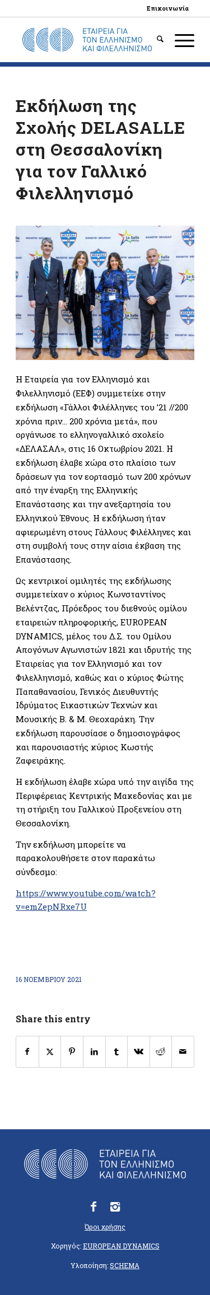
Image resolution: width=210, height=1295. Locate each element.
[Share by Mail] (183, 1051)
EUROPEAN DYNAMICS (121, 1245)
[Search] (155, 39)
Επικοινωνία (168, 8)
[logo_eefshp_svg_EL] (87, 39)
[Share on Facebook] (27, 1051)
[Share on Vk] (139, 1051)
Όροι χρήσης (105, 1226)
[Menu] (179, 39)
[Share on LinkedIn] (94, 1051)
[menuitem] (167, 8)
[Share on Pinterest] (72, 1051)
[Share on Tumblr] (117, 1051)
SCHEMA (124, 1265)
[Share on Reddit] (161, 1051)
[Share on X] (50, 1051)
